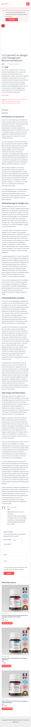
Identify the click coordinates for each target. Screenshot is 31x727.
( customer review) (13, 64)
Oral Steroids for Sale (21, 99)
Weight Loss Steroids (14, 101)
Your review (8, 544)
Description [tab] (5, 110)
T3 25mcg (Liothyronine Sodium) (12, 103)
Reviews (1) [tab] (5, 113)
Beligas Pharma (12, 99)
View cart (12, 19)
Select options (7, 623)
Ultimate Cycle (5, 101)
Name (6, 554)
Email (5, 561)
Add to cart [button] (6, 666)
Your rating (8, 540)
